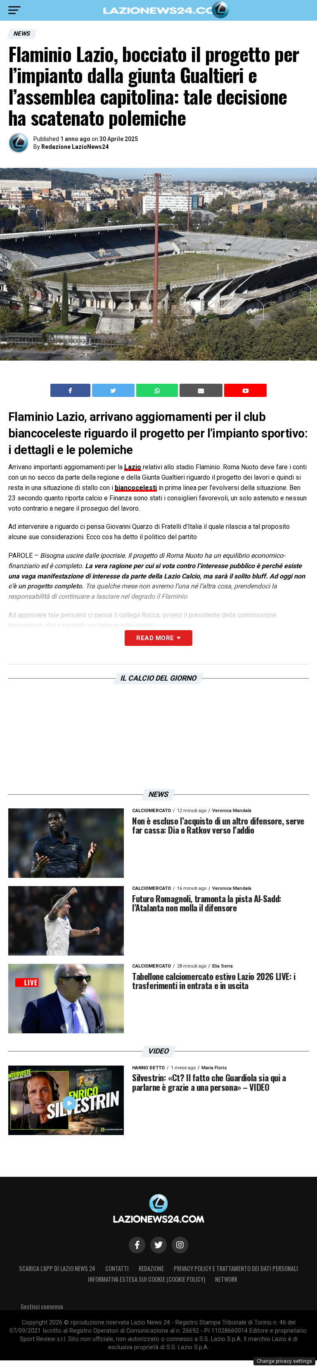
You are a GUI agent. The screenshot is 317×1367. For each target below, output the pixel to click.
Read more (155, 638)
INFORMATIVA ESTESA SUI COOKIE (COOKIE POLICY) (146, 1279)
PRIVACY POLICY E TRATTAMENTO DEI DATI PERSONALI (236, 1268)
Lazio (132, 467)
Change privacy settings (284, 1361)
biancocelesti (136, 488)
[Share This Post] (158, 390)
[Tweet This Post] (114, 390)
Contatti (117, 1268)
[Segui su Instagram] (180, 1245)
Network (226, 1279)
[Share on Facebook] (71, 390)
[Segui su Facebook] (137, 1245)
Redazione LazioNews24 (75, 146)
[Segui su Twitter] (158, 1245)
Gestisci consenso (42, 1306)
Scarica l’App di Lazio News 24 (57, 1268)
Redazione (151, 1268)
